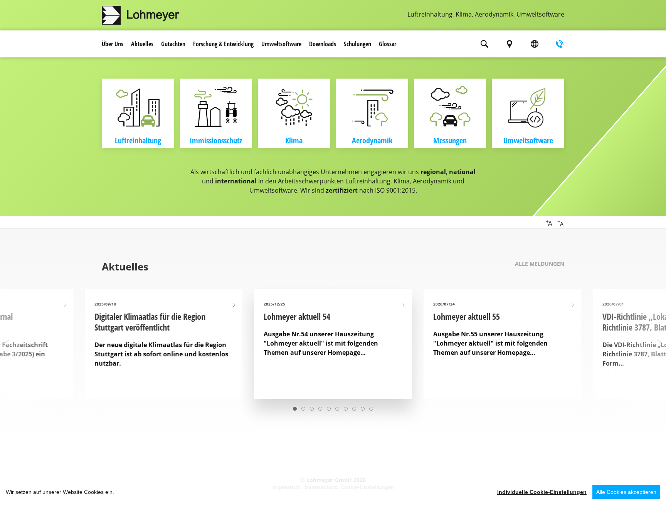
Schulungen (357, 44)
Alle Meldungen (539, 263)
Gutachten (173, 44)
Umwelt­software (281, 44)
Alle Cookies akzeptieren (626, 492)
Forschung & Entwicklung (223, 44)
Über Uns (112, 44)
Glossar (387, 44)
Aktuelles (142, 44)
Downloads (322, 44)
